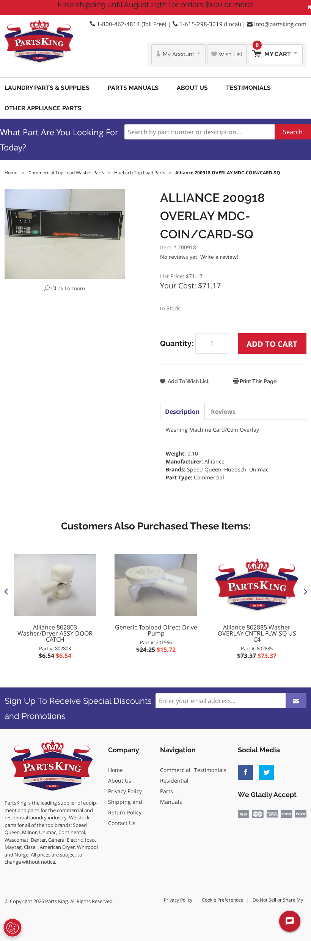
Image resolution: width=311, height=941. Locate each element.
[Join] (296, 700)
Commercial (175, 769)
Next (305, 591)
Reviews (223, 411)
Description (182, 411)
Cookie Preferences (222, 900)
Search (293, 132)
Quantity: (177, 343)
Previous (6, 591)
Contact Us (121, 823)
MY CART (274, 51)
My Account (178, 54)
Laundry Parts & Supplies (47, 87)
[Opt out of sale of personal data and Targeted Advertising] (12, 927)
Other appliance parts (43, 108)
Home (115, 769)
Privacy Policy (125, 791)
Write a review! (219, 256)
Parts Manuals (133, 87)
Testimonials (248, 87)
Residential (174, 780)
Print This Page (257, 381)
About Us (192, 87)
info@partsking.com (280, 24)
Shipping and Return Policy (125, 807)
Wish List (229, 54)
